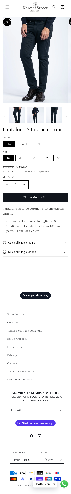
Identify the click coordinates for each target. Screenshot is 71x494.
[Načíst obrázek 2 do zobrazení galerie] (35, 115)
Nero (41, 144)
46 (8, 158)
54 (58, 158)
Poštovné (20, 171)
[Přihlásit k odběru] (60, 410)
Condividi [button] (13, 263)
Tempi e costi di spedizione (24, 330)
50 (35, 158)
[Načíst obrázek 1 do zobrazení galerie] (17, 115)
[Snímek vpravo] (67, 116)
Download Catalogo (19, 379)
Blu (9, 144)
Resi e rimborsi (17, 339)
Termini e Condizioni (20, 371)
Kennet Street (30, 485)
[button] (7, 7)
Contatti (12, 363)
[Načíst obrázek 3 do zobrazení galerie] (54, 115)
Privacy (12, 355)
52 (46, 158)
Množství (8, 177)
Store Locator (16, 314)
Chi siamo (13, 322)
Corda (24, 144)
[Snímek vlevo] (4, 116)
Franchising (15, 347)
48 (21, 158)
